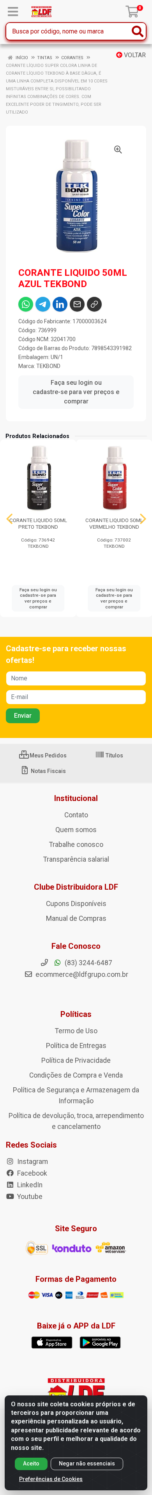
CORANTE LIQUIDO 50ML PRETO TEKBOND (38, 523)
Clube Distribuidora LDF (76, 887)
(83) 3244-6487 (87, 963)
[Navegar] (9, 518)
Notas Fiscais (48, 771)
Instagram (32, 1162)
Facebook (31, 1173)
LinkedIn (29, 1185)
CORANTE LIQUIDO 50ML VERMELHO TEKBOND (114, 523)
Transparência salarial (76, 859)
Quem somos (76, 830)
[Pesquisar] (137, 31)
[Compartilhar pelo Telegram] (42, 304)
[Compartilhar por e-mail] (77, 304)
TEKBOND (48, 366)
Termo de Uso (76, 1031)
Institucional (76, 798)
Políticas (76, 1014)
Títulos (113, 755)
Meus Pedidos (47, 755)
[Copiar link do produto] (94, 304)
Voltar (134, 55)
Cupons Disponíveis (76, 904)
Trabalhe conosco (76, 844)
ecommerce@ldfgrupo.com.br (81, 974)
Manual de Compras (76, 918)
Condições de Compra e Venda (76, 1075)
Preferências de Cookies (51, 1479)
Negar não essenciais (87, 1463)
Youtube (29, 1197)
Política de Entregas (76, 1046)
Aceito (31, 1463)
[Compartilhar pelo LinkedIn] (60, 304)
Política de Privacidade (76, 1060)
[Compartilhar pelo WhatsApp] (25, 304)
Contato (76, 815)
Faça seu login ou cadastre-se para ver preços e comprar (76, 392)
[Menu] (13, 12)
